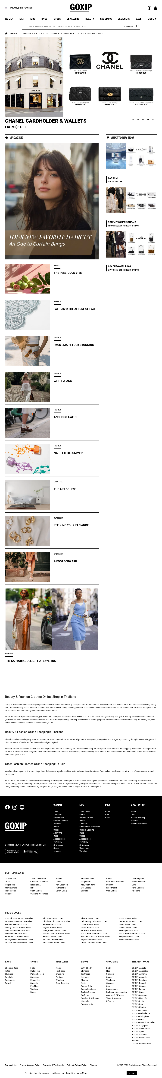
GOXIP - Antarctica (140, 971)
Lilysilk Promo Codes (52, 927)
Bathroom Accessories (116, 992)
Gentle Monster (138, 881)
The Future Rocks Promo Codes (19, 942)
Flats (32, 968)
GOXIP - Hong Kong (140, 998)
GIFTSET (38, 34)
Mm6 (134, 885)
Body (108, 968)
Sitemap (93, 1065)
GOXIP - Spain (138, 1031)
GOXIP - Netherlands (141, 1013)
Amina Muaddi (87, 878)
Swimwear (58, 845)
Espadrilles (35, 980)
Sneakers (34, 977)
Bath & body (86, 968)
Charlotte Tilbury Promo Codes (56, 921)
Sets (108, 986)
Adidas (59, 878)
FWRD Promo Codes (52, 924)
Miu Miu (109, 885)
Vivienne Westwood (39, 894)
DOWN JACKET (70, 34)
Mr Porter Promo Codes (91, 930)
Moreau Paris (11, 888)
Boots (33, 992)
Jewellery (57, 842)
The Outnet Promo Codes (54, 942)
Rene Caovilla (138, 888)
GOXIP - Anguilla (139, 968)
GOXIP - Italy (137, 1004)
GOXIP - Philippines (140, 1016)
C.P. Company (138, 878)
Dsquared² (85, 881)
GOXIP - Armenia (139, 974)
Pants (56, 827)
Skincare (85, 971)
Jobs (133, 815)
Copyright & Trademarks (53, 1065)
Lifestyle (85, 1001)
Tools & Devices (88, 992)
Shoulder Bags (11, 968)
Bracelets (60, 974)
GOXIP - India (138, 1001)
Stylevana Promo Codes (91, 939)
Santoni (84, 891)
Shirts (82, 815)
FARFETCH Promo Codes (16, 924)
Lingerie (57, 851)
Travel (8, 983)
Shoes (56, 848)
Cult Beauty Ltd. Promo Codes (94, 921)
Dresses (57, 824)
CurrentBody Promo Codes (130, 921)
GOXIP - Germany (139, 995)
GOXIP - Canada (139, 986)
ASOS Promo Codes (128, 918)
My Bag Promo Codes (128, 930)
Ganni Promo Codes (90, 924)
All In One (57, 833)
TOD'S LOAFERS (52, 34)
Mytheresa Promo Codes (16, 933)
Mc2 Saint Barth (88, 885)
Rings (58, 968)
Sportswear (58, 818)
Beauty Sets (86, 986)
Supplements (87, 1004)
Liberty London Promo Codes (18, 927)
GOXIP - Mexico (139, 1007)
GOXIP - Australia (139, 977)
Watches (83, 851)
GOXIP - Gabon (138, 992)
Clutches (9, 974)
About (133, 812)
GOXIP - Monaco (139, 1010)
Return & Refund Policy (77, 1065)
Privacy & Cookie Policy (30, 1065)
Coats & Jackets (60, 821)
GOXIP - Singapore (140, 1025)
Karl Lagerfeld (62, 885)
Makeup (84, 980)
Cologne (110, 983)
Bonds (109, 878)
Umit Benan (111, 891)
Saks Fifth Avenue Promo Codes (95, 936)
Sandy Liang (61, 891)
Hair (108, 971)
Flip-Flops (34, 986)
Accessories (59, 839)
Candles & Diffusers (90, 998)
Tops (55, 812)
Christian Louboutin (39, 881)
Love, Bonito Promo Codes (54, 930)
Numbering (60, 888)
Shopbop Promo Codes (129, 936)
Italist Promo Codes (128, 924)
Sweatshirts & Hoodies (89, 827)
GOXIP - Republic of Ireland (144, 1022)
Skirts (56, 830)
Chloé (7, 881)
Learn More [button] (81, 1073)
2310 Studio (10, 878)
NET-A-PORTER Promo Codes (94, 933)
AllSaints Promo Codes (53, 918)
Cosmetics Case (88, 989)
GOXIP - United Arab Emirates (141, 1039)
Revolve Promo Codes (52, 936)
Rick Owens (10, 891)
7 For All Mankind (38, 878)
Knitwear (57, 815)
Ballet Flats (35, 971)
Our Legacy (86, 888)
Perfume (85, 995)
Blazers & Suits (86, 818)
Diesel (58, 881)
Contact (134, 821)
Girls (107, 815)
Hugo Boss (10, 885)
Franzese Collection (115, 881)
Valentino (136, 891)
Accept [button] (131, 1073)
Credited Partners (139, 824)
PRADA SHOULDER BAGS (91, 34)
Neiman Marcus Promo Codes (56, 933)
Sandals (34, 983)
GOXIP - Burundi (139, 983)
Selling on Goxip (138, 818)
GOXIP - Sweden (139, 1034)
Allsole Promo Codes (90, 918)
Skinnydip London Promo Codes (19, 939)
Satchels (9, 977)
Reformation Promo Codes (17, 936)
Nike (32, 888)
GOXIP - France (138, 989)
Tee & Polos (84, 812)
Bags (55, 836)
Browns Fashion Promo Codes (18, 921)
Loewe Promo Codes (128, 927)
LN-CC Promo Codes (90, 927)
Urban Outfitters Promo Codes (94, 942)
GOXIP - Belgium (139, 980)
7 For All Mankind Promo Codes (19, 918)
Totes (7, 971)
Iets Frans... (35, 885)
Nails (83, 983)
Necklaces (60, 971)
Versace (8, 894)
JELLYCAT (27, 34)
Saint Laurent (36, 891)
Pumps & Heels (37, 974)
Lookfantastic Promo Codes (17, 930)
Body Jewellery (62, 983)
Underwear (84, 848)
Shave (109, 977)
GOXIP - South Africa (141, 1028)
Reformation (111, 888)
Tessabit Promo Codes (129, 939)
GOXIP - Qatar (138, 1019)
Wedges (34, 989)
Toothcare (85, 974)
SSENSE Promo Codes (53, 939)
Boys (107, 818)
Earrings (59, 977)
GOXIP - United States (141, 1043)
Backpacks (10, 980)
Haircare (85, 977)
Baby (107, 812)
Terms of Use (11, 1065)
